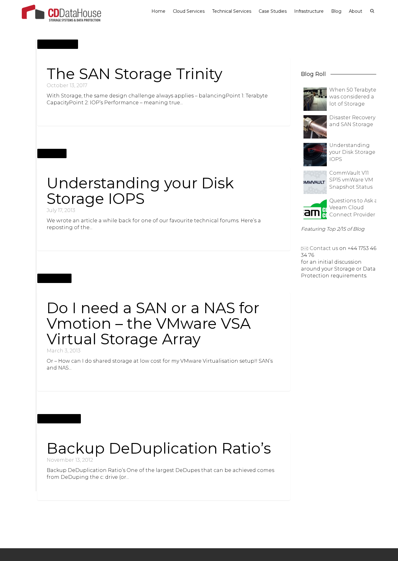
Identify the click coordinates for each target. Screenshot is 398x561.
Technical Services (231, 11)
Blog (336, 11)
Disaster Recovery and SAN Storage (352, 121)
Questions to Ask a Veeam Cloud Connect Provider (353, 208)
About (355, 11)
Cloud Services (189, 11)
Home (158, 11)
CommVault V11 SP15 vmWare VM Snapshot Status (351, 180)
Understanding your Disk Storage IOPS (140, 191)
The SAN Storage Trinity (134, 74)
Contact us (323, 248)
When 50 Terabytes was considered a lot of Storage (354, 97)
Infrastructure (309, 11)
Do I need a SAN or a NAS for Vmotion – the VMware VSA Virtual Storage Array (153, 323)
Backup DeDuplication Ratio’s (159, 448)
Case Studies (273, 11)
